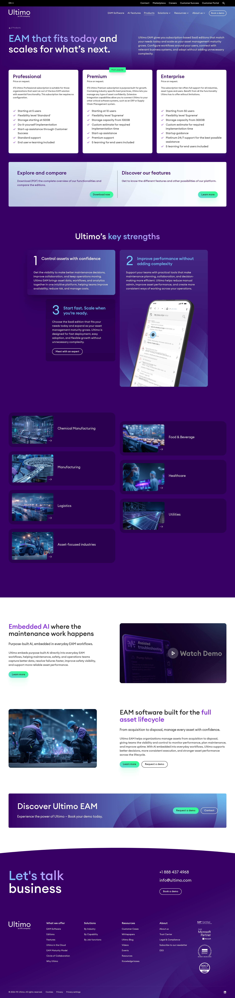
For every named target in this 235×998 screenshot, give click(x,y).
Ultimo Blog (127, 940)
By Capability (91, 934)
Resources (127, 956)
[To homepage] (19, 13)
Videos (125, 945)
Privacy (59, 992)
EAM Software (53, 929)
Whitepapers (128, 934)
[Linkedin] (224, 992)
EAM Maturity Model (56, 950)
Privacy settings (73, 992)
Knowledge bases (130, 961)
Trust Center (165, 934)
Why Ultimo (52, 961)
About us (164, 929)
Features (50, 940)
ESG (161, 950)
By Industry (89, 929)
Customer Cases (130, 929)
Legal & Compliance (169, 940)
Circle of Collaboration (58, 956)
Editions (50, 934)
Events (125, 950)
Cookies (49, 992)
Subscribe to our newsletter (173, 945)
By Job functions (92, 940)
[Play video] (173, 653)
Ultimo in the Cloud (56, 945)
